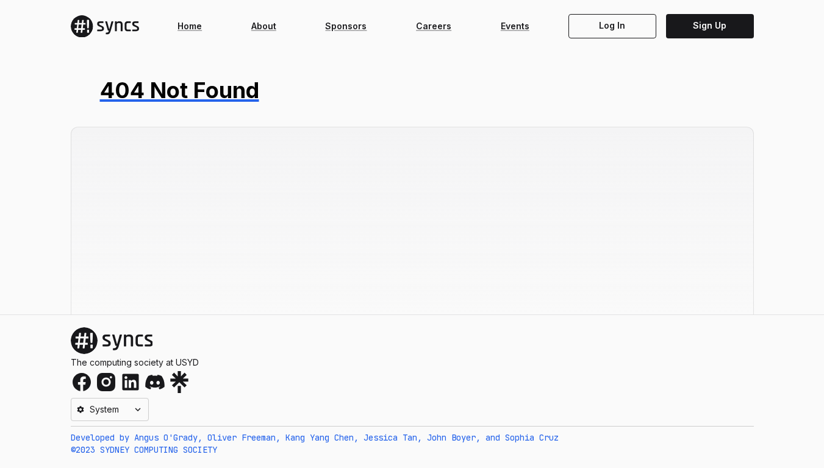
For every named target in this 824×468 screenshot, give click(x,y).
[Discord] (155, 382)
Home (189, 26)
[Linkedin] (131, 382)
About (263, 26)
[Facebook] (82, 382)
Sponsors (346, 26)
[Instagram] (106, 382)
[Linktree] (179, 382)
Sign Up (709, 25)
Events (515, 26)
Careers (433, 26)
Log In (612, 25)
